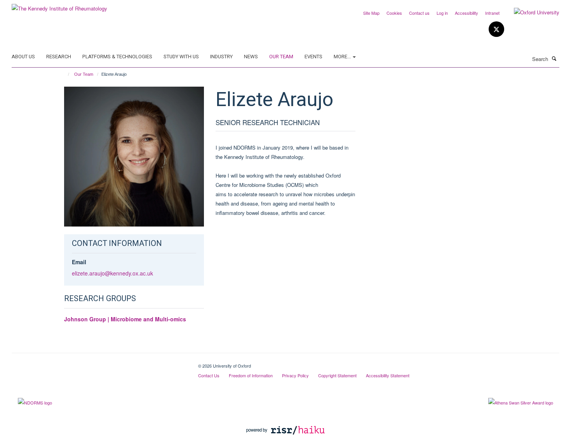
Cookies (394, 13)
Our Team (281, 56)
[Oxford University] (530, 12)
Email (79, 262)
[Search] (554, 58)
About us (23, 56)
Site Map (371, 13)
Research (58, 56)
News (251, 56)
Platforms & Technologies (117, 56)
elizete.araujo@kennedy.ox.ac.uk (112, 273)
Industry (221, 56)
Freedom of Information (251, 375)
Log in (442, 13)
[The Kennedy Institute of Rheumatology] (59, 5)
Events (313, 56)
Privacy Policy (295, 375)
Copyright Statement (337, 375)
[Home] (65, 74)
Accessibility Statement (387, 375)
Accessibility (466, 13)
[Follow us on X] (496, 29)
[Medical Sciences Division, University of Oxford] (99, 363)
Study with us (181, 56)
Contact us (419, 13)
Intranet (492, 13)
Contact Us (208, 375)
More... (343, 56)
